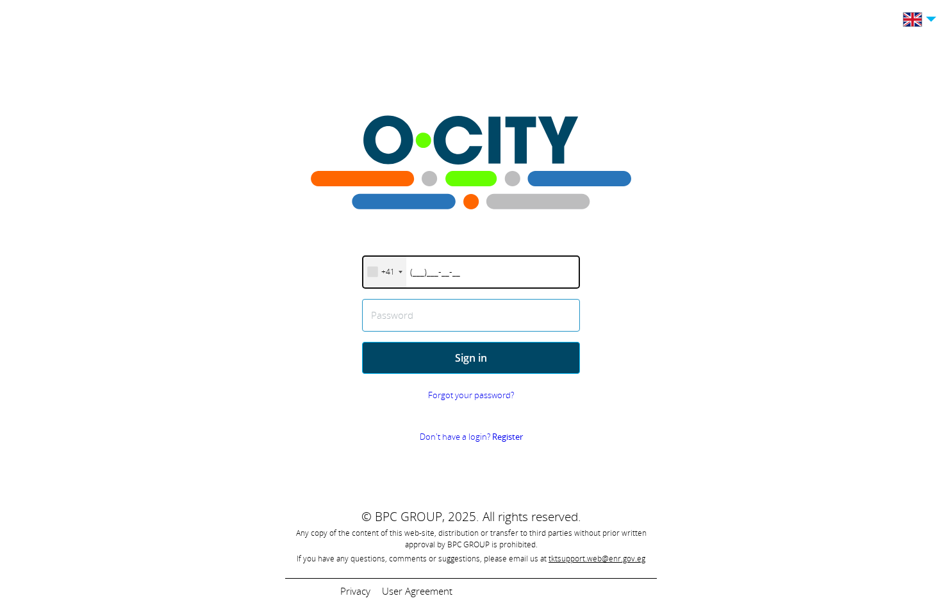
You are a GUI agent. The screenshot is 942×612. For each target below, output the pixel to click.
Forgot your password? (471, 395)
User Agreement (417, 591)
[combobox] (384, 272)
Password (392, 315)
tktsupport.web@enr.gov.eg (597, 558)
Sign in (471, 358)
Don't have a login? (471, 436)
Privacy (355, 591)
